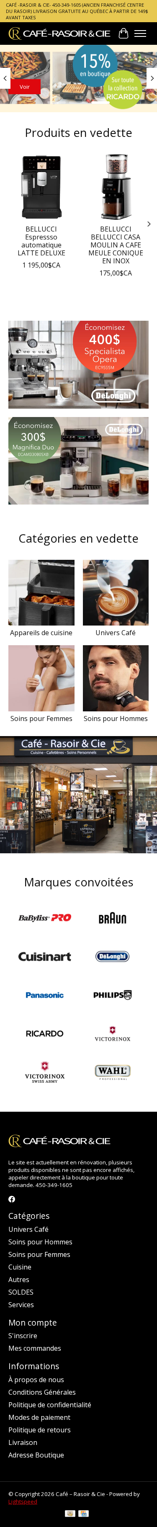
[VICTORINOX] (112, 1034)
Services (21, 1304)
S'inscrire (22, 1335)
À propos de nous (36, 1379)
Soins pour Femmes (41, 718)
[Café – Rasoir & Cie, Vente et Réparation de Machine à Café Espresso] (59, 33)
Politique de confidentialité (49, 1404)
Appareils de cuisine (41, 632)
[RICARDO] (44, 1034)
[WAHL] (112, 1073)
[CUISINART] (44, 957)
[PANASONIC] (44, 996)
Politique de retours (39, 1429)
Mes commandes (34, 1348)
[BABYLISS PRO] (44, 919)
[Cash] (70, 1514)
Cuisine (19, 1267)
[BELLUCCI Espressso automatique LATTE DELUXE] (41, 187)
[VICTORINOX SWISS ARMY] (44, 1073)
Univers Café (115, 632)
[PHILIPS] (112, 996)
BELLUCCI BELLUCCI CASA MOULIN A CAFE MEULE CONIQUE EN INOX (115, 244)
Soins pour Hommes (116, 718)
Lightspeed (22, 1501)
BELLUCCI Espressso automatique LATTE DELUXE (41, 241)
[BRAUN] (112, 919)
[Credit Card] (83, 1514)
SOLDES (20, 1292)
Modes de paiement (39, 1417)
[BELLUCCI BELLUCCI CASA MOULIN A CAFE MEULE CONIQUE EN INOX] (116, 187)
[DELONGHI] (112, 957)
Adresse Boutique (36, 1455)
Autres (18, 1279)
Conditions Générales (42, 1392)
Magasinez (34, 86)
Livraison (22, 1442)
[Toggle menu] (140, 33)
